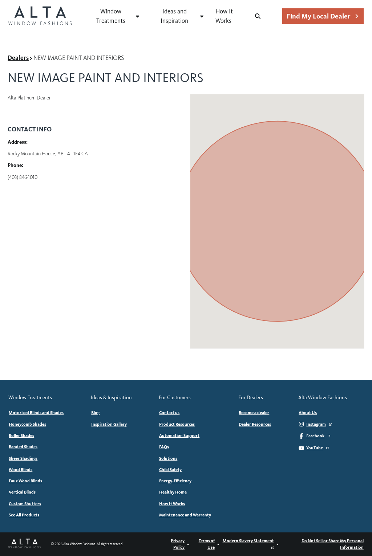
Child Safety (170, 469)
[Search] (258, 16)
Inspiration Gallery (109, 424)
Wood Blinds (20, 469)
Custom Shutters (25, 503)
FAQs (164, 446)
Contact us (169, 412)
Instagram (316, 424)
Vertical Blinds (22, 492)
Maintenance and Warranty (185, 515)
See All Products (24, 515)
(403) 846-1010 (22, 177)
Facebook (315, 435)
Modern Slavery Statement (248, 540)
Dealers (18, 58)
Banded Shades (23, 446)
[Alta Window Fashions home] (40, 16)
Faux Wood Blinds (25, 480)
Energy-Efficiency (175, 480)
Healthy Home (173, 492)
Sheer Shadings (23, 458)
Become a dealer (254, 412)
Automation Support (179, 435)
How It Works (224, 16)
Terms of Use (207, 544)
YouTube (314, 447)
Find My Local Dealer (318, 16)
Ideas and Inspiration (174, 16)
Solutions (168, 458)
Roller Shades (21, 435)
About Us (308, 412)
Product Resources (177, 424)
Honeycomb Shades (27, 424)
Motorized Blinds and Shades (36, 412)
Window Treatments (110, 16)
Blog (95, 412)
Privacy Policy (178, 544)
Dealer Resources (255, 424)
